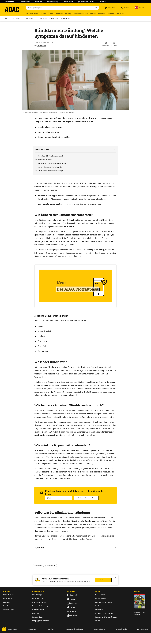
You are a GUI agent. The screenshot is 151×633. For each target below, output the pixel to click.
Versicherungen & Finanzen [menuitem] (85, 14)
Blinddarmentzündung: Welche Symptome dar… (55, 18)
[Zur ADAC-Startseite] (12, 9)
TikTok (72, 607)
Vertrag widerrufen (121, 629)
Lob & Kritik (99, 606)
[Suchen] (96, 7)
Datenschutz (50, 629)
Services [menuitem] (101, 14)
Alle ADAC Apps (8, 610)
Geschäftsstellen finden (103, 602)
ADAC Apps (6, 591)
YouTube (73, 599)
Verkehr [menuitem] (111, 14)
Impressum (32, 629)
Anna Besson (41, 46)
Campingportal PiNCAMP (40, 621)
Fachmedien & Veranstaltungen (106, 617)
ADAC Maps (36, 613)
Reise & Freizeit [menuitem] (46, 14)
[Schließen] (115, 578)
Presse (97, 621)
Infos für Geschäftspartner (104, 613)
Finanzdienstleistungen (40, 602)
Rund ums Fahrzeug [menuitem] (63, 14)
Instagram (73, 603)
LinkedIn (73, 611)
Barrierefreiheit (142, 629)
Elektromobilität (68, 2)
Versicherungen (37, 595)
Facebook (73, 595)
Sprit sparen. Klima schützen (86, 2)
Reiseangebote (37, 617)
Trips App (6, 606)
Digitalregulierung (99, 629)
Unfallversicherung (52, 2)
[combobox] (62, 8)
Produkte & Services (38, 591)
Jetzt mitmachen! (103, 580)
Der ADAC (98, 591)
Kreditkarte (38, 2)
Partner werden (100, 598)
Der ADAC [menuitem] (120, 14)
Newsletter (99, 610)
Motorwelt (137, 591)
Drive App (6, 602)
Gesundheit (102, 2)
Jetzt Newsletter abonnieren (86, 498)
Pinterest (73, 616)
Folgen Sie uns (71, 591)
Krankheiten (30, 18)
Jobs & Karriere (100, 595)
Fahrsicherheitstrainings (40, 606)
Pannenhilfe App (8, 595)
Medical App (7, 598)
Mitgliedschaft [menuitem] (32, 14)
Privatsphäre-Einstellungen (73, 629)
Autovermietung (38, 598)
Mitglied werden (25, 2)
